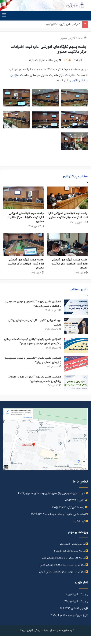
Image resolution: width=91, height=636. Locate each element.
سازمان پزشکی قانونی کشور (72, 544)
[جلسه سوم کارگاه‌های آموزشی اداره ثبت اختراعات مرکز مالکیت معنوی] (23, 198)
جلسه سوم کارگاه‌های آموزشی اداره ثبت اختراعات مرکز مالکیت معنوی (26, 217)
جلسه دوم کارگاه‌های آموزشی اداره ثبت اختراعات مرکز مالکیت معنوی (68, 215)
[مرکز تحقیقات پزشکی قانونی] (45, 5)
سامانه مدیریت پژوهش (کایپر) (69, 551)
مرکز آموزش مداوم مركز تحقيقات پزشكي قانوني (62, 565)
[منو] (4, 15)
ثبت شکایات (79, 521)
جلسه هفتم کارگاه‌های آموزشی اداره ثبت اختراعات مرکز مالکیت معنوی (26, 264)
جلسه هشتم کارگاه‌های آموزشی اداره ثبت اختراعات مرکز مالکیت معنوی (69, 264)
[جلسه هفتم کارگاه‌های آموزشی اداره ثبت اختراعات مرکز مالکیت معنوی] (23, 244)
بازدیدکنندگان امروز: (78, 601)
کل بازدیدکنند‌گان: (79, 608)
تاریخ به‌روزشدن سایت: (76, 615)
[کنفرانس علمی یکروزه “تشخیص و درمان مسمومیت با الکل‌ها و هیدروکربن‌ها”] (76, 307)
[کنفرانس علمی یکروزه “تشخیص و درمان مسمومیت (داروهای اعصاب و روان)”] (76, 364)
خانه (81, 38)
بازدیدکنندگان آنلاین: (77, 594)
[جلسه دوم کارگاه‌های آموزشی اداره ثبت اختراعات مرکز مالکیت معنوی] (67, 198)
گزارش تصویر (67, 38)
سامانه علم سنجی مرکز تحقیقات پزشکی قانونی (63, 558)
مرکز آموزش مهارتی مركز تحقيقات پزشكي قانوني (62, 572)
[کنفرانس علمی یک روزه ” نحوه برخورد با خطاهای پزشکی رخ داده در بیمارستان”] (76, 383)
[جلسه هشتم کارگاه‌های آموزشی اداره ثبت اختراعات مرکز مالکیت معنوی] (67, 244)
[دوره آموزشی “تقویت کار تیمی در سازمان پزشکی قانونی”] (76, 326)
